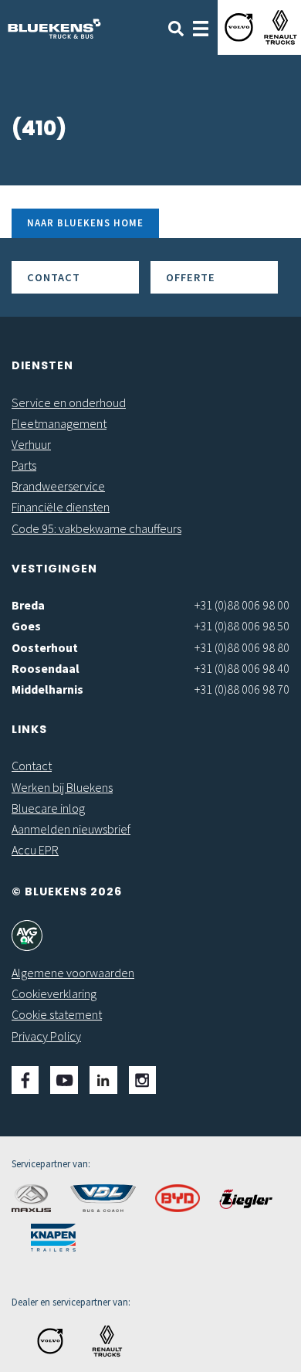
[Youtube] (64, 1080)
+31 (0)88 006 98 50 (241, 625)
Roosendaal (45, 668)
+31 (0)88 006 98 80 (241, 647)
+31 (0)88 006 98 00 (241, 605)
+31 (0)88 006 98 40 (241, 668)
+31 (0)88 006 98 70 (241, 689)
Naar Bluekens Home (85, 222)
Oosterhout (45, 647)
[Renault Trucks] (280, 27)
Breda (28, 605)
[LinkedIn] (103, 1080)
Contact (53, 277)
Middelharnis (47, 689)
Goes (26, 625)
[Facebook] (25, 1080)
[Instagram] (142, 1080)
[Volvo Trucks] (239, 27)
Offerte (190, 277)
